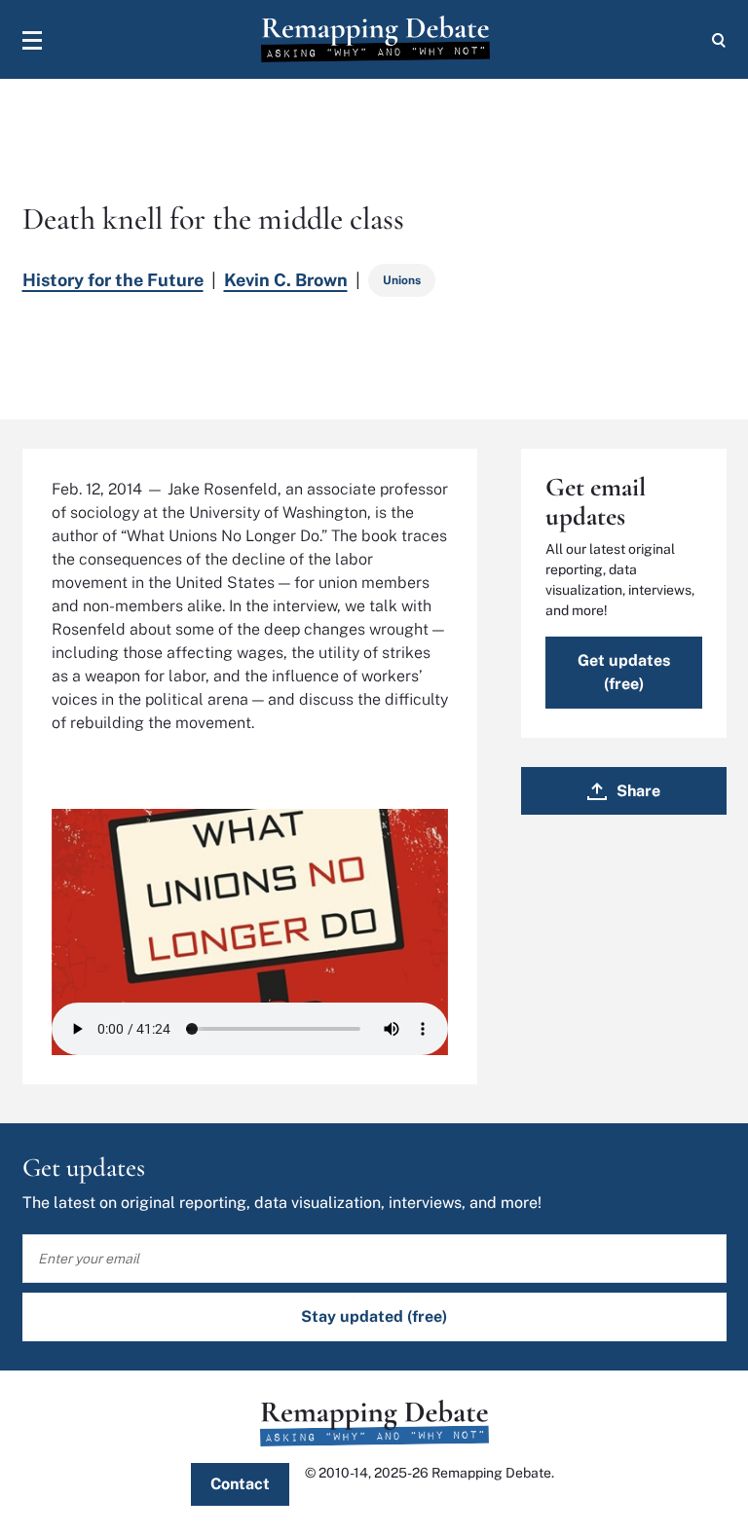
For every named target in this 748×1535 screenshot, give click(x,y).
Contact (240, 1484)
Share (638, 791)
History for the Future (113, 280)
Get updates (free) (624, 672)
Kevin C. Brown (286, 280)
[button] (32, 40)
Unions (402, 280)
